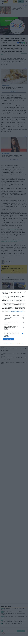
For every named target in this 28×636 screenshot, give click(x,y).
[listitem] (14, 315)
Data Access (14, 343)
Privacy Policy (21, 343)
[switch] (23, 318)
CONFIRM (8, 339)
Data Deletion (6, 343)
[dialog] (14, 318)
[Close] (25, 292)
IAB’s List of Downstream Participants (15, 311)
